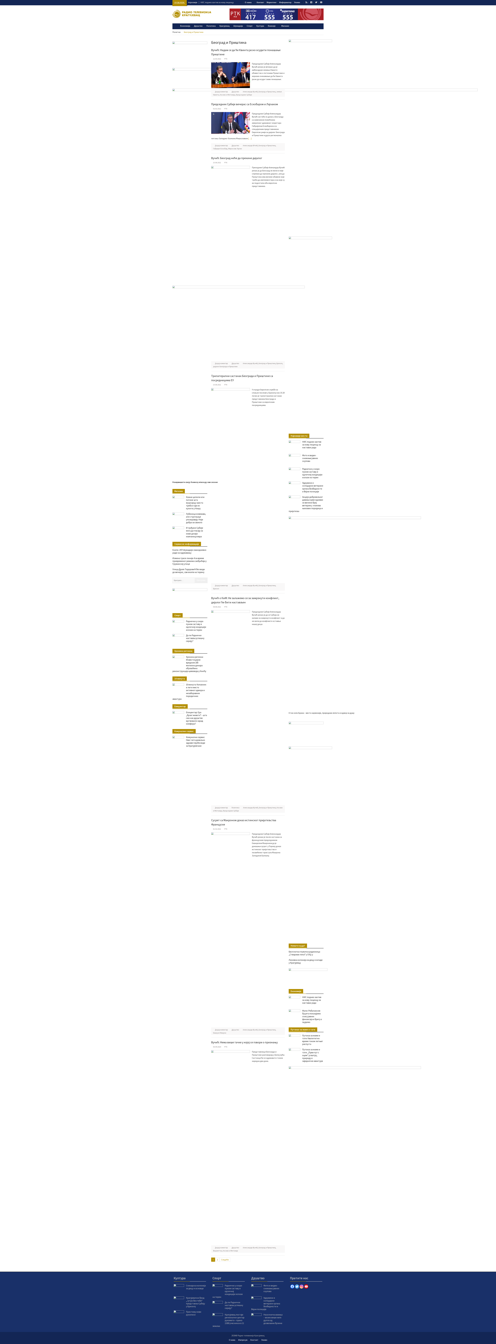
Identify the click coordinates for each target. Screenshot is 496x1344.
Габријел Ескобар (220, 148)
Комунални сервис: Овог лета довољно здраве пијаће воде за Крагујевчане (195, 741)
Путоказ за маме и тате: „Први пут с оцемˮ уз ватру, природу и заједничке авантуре (312, 1055)
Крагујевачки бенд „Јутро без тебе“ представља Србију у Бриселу (195, 1302)
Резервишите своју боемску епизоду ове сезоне (195, 482)
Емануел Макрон (219, 1033)
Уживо (297, 2)
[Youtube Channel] (306, 1286)
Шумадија (238, 26)
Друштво (198, 26)
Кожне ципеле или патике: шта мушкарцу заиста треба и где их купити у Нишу (195, 503)
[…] (250, 138)
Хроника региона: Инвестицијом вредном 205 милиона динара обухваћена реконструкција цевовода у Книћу (189, 664)
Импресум (242, 1340)
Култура (260, 26)
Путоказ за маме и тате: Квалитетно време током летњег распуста (312, 1040)
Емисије (272, 26)
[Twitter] (297, 1286)
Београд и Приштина (267, 91)
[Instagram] (302, 1286)
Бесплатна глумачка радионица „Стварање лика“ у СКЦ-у (304, 953)
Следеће (225, 1259)
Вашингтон (217, 1251)
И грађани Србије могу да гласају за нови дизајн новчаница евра (194, 532)
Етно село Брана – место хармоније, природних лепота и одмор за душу (321, 713)
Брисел (279, 363)
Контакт (260, 2)
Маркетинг (272, 2)
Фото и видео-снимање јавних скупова (310, 458)
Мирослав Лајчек (235, 148)
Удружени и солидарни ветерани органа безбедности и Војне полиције (312, 487)
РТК (225, 59)
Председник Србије (244, 95)
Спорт (250, 26)
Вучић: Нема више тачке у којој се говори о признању (244, 1042)
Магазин (285, 26)
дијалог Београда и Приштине (225, 366)
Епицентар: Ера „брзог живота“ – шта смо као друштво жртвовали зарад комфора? (196, 718)
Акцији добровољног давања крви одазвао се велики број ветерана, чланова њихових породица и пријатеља (306, 504)
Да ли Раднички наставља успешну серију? (195, 638)
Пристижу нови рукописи (193, 1313)
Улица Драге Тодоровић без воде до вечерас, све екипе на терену (188, 571)
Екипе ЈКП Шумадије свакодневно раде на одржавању (189, 551)
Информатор (285, 2)
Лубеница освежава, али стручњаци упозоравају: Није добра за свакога (196, 518)
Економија (185, 26)
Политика (211, 26)
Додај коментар (221, 91)
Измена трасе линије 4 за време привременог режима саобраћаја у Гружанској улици (189, 561)
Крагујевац (224, 26)
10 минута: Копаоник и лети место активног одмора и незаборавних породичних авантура (189, 691)
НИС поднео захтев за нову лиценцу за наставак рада (311, 444)
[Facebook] (292, 1286)
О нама (248, 2)
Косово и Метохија (227, 95)
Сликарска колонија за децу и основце (196, 1287)
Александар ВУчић (250, 145)
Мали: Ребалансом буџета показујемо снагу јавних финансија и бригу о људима (312, 1016)
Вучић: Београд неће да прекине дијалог (236, 158)
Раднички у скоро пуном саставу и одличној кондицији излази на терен (312, 473)
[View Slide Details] (306, 731)
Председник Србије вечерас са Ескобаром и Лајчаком (244, 104)
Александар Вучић (250, 91)
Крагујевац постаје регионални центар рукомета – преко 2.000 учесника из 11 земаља (228, 1320)
